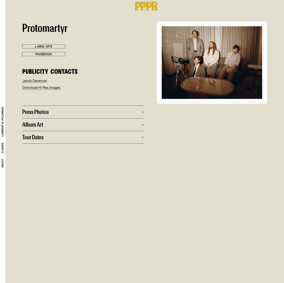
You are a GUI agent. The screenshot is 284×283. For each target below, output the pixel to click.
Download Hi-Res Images (41, 87)
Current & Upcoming (2, 122)
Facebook (43, 54)
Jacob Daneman (34, 81)
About (2, 163)
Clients (2, 147)
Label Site (43, 46)
